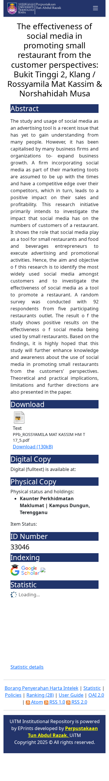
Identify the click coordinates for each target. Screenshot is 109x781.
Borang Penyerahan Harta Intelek (41, 688)
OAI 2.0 (96, 695)
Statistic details (27, 667)
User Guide (71, 695)
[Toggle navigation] (95, 8)
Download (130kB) (33, 446)
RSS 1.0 (56, 702)
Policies (13, 695)
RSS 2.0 (78, 702)
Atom (36, 702)
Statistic (92, 688)
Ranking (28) (40, 695)
